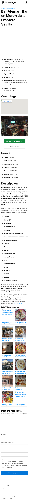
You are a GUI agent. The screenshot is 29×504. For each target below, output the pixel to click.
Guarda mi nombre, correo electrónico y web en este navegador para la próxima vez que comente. (14, 464)
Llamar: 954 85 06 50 (14, 141)
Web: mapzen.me (14, 146)
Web (2, 451)
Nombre (4, 434)
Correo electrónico (8, 442)
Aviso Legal (6, 485)
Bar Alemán (18, 303)
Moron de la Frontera (8, 8)
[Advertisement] (14, 43)
